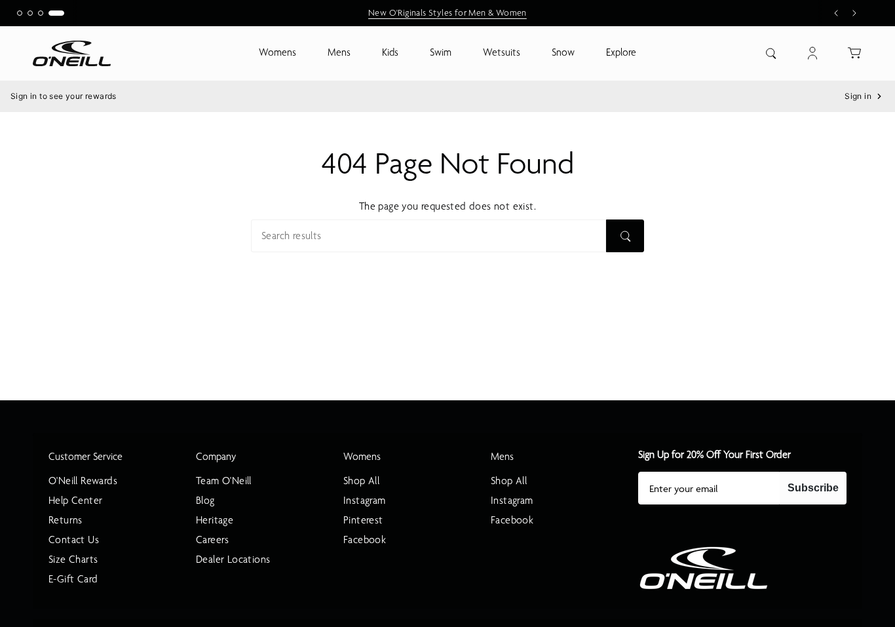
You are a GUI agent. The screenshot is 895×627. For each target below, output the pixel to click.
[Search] (625, 235)
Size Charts (73, 559)
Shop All (361, 481)
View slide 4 (56, 13)
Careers (212, 540)
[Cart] (854, 53)
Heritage (214, 520)
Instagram (364, 500)
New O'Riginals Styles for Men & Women (447, 13)
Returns (65, 520)
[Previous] (836, 13)
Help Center (75, 500)
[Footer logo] (703, 568)
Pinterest (363, 520)
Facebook (364, 540)
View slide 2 (30, 13)
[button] (277, 53)
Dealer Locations (233, 559)
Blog (205, 500)
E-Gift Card (73, 579)
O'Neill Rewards (82, 481)
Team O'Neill (224, 481)
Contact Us (73, 540)
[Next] (854, 13)
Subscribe (813, 487)
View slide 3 (40, 13)
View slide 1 (19, 13)
